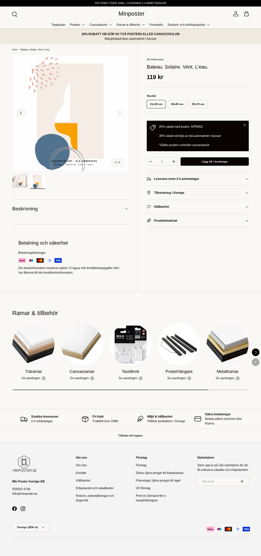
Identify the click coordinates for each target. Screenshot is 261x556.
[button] (246, 14)
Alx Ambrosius (155, 59)
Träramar (33, 371)
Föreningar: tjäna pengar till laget (158, 480)
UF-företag (143, 488)
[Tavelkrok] (130, 344)
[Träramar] (33, 344)
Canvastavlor (98, 24)
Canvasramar (82, 371)
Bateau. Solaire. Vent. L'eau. (35, 49)
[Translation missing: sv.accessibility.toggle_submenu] (83, 24)
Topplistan (58, 24)
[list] (70, 113)
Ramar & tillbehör (128, 24)
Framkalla (156, 24)
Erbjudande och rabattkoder (94, 488)
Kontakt (81, 472)
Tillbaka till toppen (130, 435)
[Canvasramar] (82, 344)
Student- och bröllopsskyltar (186, 24)
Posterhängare (179, 371)
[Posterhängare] (179, 344)
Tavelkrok (130, 371)
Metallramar (227, 371)
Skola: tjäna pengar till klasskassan (160, 472)
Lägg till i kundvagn (215, 161)
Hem (14, 49)
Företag (141, 465)
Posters (75, 24)
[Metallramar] (228, 344)
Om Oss (81, 465)
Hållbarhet (83, 480)
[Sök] (14, 14)
